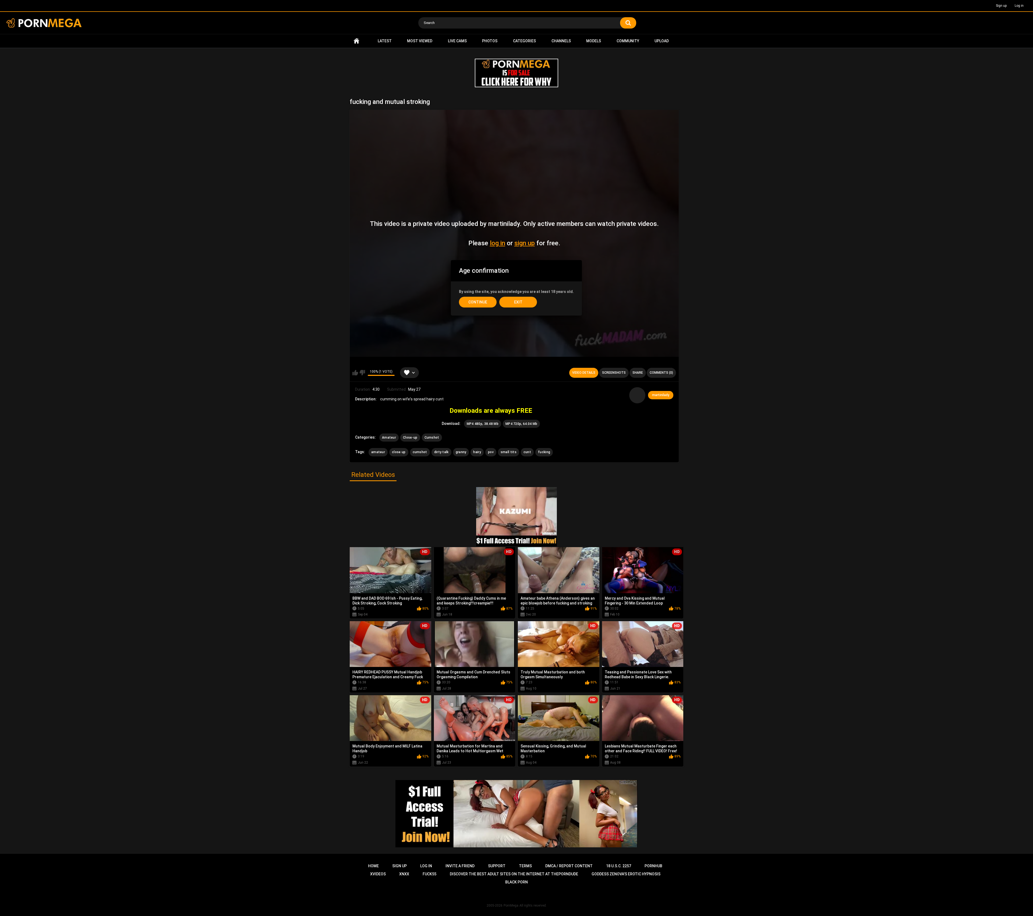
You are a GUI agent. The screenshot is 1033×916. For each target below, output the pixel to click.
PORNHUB (653, 866)
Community (628, 41)
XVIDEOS (378, 874)
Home (356, 41)
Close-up (410, 437)
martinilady (660, 395)
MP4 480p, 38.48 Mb (482, 424)
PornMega (511, 905)
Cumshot (431, 437)
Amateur (389, 437)
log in (497, 243)
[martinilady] (637, 395)
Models (593, 41)
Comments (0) (661, 373)
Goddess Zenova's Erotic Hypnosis (626, 874)
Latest (385, 41)
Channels (561, 41)
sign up (524, 243)
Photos (489, 41)
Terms (525, 866)
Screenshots (614, 373)
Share (637, 373)
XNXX (404, 874)
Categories (524, 41)
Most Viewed (419, 41)
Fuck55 (429, 874)
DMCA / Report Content (569, 866)
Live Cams (457, 41)
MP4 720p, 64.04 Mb (521, 424)
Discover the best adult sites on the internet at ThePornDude (514, 874)
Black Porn (516, 882)
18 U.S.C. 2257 (618, 866)
